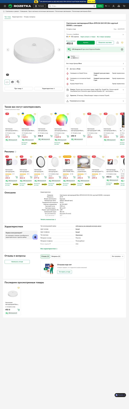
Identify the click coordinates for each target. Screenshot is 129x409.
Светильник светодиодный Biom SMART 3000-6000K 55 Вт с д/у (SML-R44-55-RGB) (29, 130)
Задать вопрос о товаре (87, 36)
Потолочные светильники (63, 11)
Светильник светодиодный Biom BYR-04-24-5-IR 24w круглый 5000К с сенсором (11, 130)
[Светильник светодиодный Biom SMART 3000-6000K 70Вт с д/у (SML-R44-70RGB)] (61, 120)
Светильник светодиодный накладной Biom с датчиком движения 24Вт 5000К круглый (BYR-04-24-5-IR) (44, 130)
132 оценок (75, 37)
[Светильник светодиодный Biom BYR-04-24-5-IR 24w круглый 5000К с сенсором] (12, 120)
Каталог (41, 6)
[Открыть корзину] (124, 6)
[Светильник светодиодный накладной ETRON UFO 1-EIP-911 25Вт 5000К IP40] (11, 161)
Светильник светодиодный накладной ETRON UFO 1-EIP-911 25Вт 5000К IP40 (11, 171)
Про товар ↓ (18, 88)
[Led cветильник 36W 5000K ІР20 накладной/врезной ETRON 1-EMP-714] (69, 161)
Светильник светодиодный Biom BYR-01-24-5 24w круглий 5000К (77, 130)
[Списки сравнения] (119, 6)
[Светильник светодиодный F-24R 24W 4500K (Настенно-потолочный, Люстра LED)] (94, 120)
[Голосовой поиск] (94, 6)
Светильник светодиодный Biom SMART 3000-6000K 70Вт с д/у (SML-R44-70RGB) (61, 130)
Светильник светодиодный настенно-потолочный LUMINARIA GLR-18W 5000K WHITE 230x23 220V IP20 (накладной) (54, 171)
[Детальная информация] (15, 151)
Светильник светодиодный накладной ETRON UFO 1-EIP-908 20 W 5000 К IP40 (26, 171)
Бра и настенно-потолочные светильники (41, 11)
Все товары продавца (103, 36)
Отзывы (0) (45, 256)
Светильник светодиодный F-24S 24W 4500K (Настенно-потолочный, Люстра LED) (98, 171)
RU (106, 6)
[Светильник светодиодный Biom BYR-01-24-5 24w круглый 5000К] (111, 120)
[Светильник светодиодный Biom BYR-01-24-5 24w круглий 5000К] (78, 120)
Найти (100, 6)
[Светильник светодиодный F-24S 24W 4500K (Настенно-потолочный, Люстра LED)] (98, 161)
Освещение (23, 11)
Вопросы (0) (56, 256)
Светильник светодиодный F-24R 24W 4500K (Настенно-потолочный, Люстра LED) (94, 130)
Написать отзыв (17, 262)
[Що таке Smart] (33, 143)
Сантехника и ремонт (12, 11)
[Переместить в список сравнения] (117, 43)
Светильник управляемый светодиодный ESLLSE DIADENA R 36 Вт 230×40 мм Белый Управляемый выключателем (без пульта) (83, 171)
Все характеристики (49, 249)
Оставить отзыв (64, 272)
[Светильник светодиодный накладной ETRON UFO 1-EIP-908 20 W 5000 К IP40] (26, 161)
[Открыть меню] (5, 6)
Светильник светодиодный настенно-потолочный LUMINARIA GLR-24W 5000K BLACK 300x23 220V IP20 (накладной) (40, 171)
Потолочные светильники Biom (81, 11)
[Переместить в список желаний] (122, 43)
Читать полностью (48, 219)
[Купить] (18, 136)
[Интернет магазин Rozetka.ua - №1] (19, 6)
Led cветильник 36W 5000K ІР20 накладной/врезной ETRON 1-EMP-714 (69, 171)
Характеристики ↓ (48, 88)
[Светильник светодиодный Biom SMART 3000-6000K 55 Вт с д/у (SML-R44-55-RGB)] (29, 120)
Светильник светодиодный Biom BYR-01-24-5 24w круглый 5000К (110, 130)
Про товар (8, 17)
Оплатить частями (105, 42)
